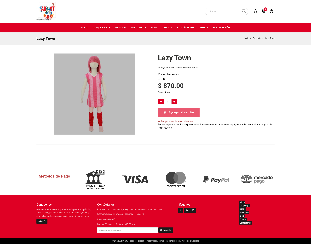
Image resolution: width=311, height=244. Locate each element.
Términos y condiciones (169, 241)
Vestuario (244, 212)
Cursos (243, 219)
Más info (42, 221)
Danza (243, 209)
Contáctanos (245, 223)
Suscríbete (165, 230)
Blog (242, 216)
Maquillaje (244, 205)
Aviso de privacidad (190, 241)
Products (257, 38)
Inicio (246, 38)
